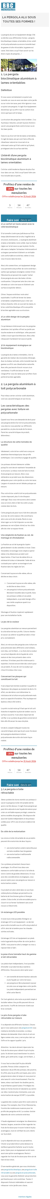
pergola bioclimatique (12, 1169)
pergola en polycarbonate (25, 1173)
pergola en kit (27, 1028)
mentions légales (25, 1196)
